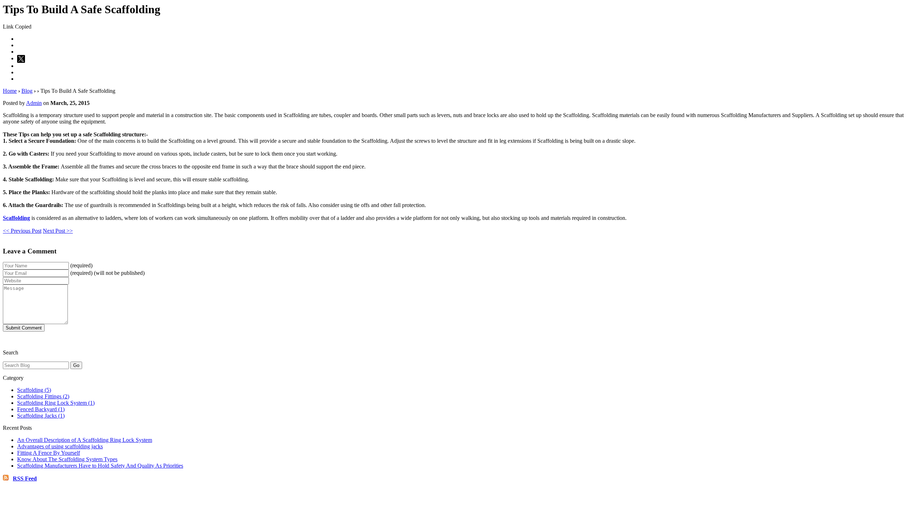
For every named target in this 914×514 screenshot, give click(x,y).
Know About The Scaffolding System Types (67, 459)
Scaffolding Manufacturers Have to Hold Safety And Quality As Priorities (100, 466)
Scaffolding (16, 218)
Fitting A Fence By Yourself (48, 453)
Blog (26, 91)
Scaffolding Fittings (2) (43, 396)
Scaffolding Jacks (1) (41, 416)
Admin (34, 103)
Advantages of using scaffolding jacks (60, 446)
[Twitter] (22, 58)
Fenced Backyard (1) (41, 409)
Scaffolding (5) (34, 390)
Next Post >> (58, 231)
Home (10, 91)
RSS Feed (25, 478)
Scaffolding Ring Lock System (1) (56, 403)
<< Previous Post (22, 231)
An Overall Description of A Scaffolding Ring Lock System (84, 440)
